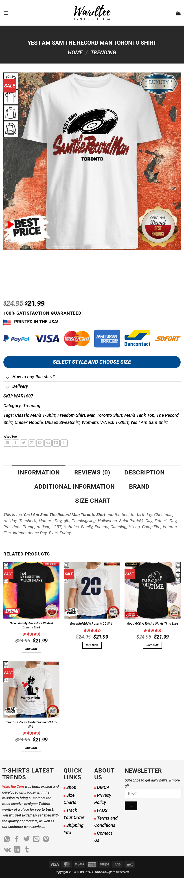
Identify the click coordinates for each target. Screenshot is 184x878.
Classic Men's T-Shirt (35, 415)
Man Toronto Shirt (104, 415)
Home (75, 52)
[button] (6, 12)
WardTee (10, 436)
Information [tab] (39, 472)
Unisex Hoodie (29, 422)
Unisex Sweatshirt (62, 422)
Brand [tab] (139, 486)
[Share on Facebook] (15, 443)
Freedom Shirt (71, 415)
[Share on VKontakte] (48, 443)
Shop (71, 787)
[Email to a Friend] (31, 443)
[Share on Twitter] (23, 443)
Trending (103, 52)
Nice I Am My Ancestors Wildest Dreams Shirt (31, 625)
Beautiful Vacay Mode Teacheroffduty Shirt (31, 724)
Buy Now (31, 649)
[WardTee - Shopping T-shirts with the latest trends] (92, 13)
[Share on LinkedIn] (56, 443)
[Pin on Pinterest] (40, 443)
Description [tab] (144, 472)
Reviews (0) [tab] (92, 472)
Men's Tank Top (139, 415)
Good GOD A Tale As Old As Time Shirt (152, 624)
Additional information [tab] (74, 486)
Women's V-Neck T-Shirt (105, 422)
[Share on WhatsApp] (7, 443)
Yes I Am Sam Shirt (149, 422)
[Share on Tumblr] (64, 443)
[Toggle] (7, 378)
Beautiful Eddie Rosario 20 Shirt (92, 624)
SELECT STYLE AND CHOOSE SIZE (92, 362)
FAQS (102, 810)
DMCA (103, 787)
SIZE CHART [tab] (92, 500)
